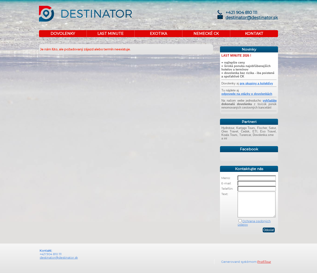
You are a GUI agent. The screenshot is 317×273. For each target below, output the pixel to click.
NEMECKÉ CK (206, 33)
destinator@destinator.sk (252, 17)
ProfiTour (264, 261)
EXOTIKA (158, 33)
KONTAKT (254, 33)
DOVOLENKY (63, 33)
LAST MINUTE (110, 33)
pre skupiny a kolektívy (256, 83)
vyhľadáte (270, 100)
